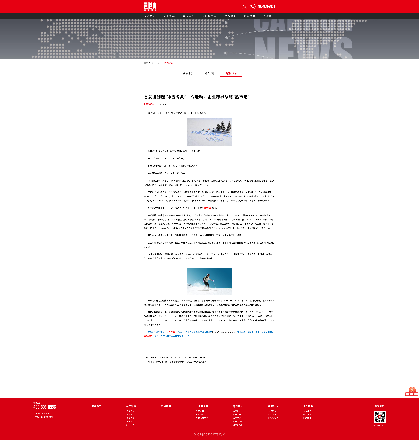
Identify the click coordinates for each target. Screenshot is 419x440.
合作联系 (269, 16)
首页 (146, 62)
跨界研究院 (238, 425)
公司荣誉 (130, 418)
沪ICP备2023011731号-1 (209, 434)
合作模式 (307, 411)
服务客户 (130, 425)
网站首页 (150, 16)
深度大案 (200, 411)
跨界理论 (230, 16)
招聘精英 (307, 418)
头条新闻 (187, 73)
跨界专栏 (237, 418)
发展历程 (130, 421)
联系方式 (307, 414)
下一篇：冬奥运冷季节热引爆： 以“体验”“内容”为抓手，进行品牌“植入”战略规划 (175, 362)
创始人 (129, 414)
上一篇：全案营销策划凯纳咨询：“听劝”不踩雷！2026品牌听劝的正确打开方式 (175, 357)
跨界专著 (237, 414)
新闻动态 (250, 16)
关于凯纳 (169, 16)
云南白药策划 (202, 418)
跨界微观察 (168, 62)
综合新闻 (209, 73)
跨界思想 (237, 411)
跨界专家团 (238, 421)
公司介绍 (130, 411)
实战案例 (189, 16)
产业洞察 (200, 414)
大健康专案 (209, 16)
